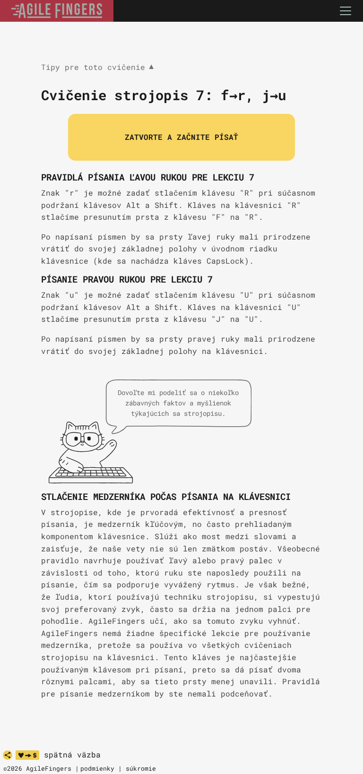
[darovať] (27, 755)
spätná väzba (72, 754)
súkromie (141, 768)
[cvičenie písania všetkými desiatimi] (56, 11)
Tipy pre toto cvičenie (97, 67)
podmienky (97, 768)
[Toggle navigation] (345, 10)
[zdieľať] (7, 755)
